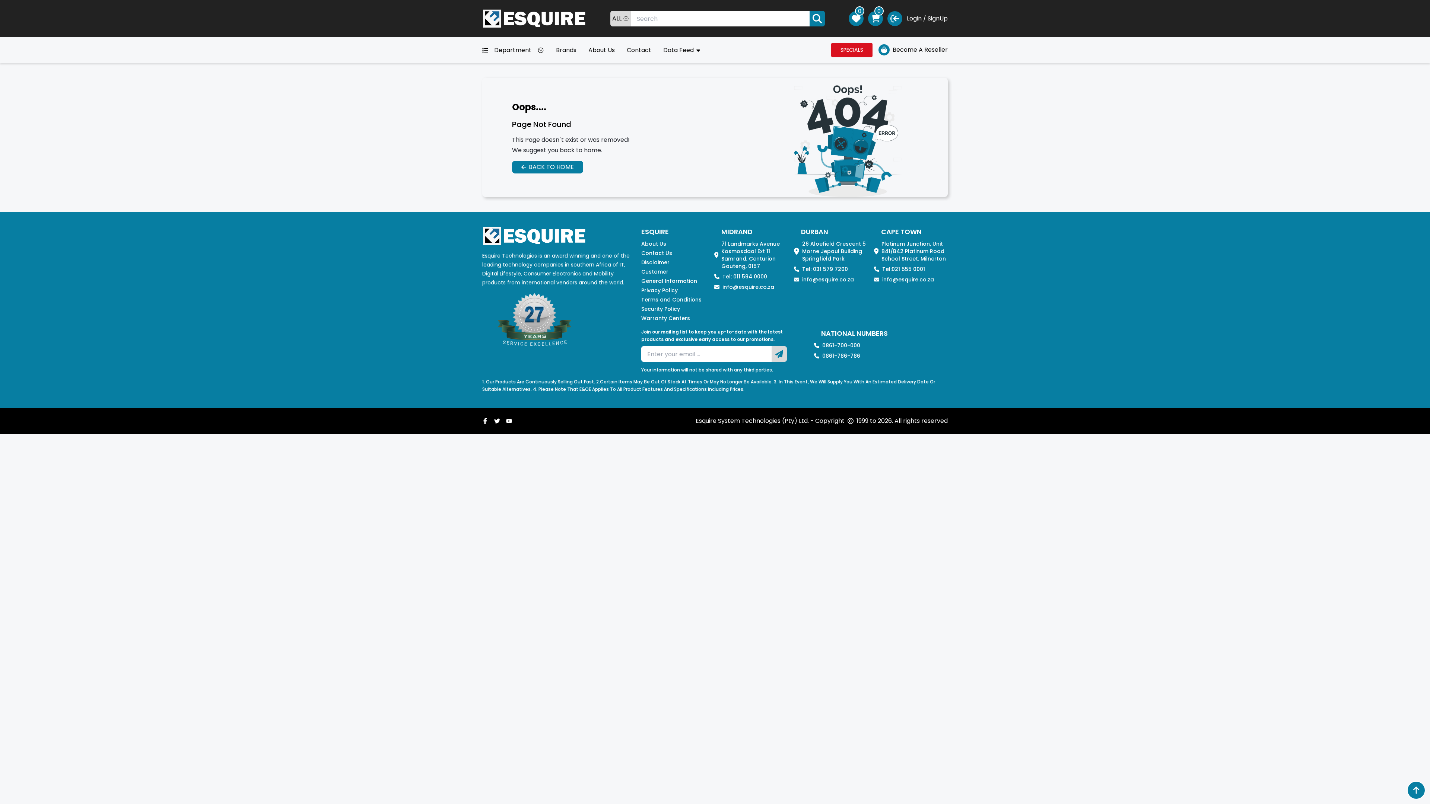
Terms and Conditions (671, 299)
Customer (654, 271)
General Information (669, 281)
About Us (601, 50)
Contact (639, 50)
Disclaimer (655, 262)
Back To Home (551, 167)
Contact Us (656, 253)
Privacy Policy (659, 290)
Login (914, 18)
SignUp (938, 18)
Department (512, 50)
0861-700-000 (841, 345)
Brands (566, 50)
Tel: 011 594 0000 (744, 276)
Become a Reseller (920, 49)
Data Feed (679, 50)
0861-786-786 (841, 356)
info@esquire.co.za (748, 287)
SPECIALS (851, 50)
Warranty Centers (665, 318)
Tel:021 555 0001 (903, 269)
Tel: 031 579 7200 (825, 269)
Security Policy (660, 309)
